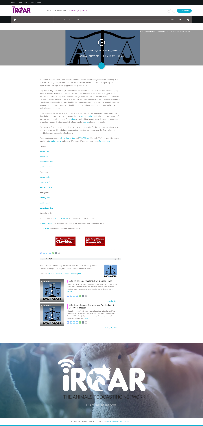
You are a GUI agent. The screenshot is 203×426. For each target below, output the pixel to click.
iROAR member (150, 31)
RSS (79, 273)
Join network (36, 3)
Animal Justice (45, 151)
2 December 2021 (111, 328)
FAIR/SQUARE (84, 138)
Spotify (74, 273)
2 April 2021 (109, 56)
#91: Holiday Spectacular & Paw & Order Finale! (90, 281)
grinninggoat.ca (55, 141)
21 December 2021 (111, 301)
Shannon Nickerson (60, 218)
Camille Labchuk (46, 167)
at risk (86, 122)
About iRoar (23, 3)
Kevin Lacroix (47, 223)
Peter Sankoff (45, 156)
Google (66, 273)
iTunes (51, 273)
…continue (86, 318)
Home (13, 3)
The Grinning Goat (68, 138)
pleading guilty (86, 116)
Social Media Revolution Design (118, 421)
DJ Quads (45, 228)
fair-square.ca (104, 141)
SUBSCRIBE (184, 11)
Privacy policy (98, 405)
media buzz (71, 119)
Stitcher (59, 273)
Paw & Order (161, 31)
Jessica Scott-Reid (46, 161)
